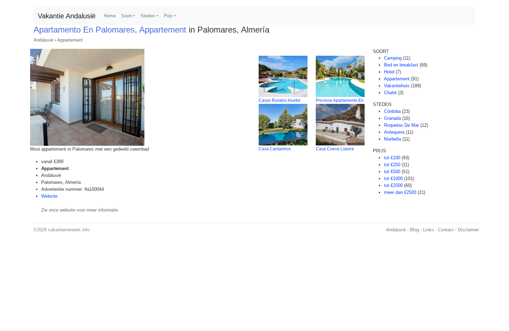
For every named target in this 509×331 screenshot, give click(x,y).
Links (428, 229)
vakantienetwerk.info (68, 229)
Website (49, 196)
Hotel (389, 71)
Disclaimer (468, 229)
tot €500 (392, 171)
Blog (414, 229)
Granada (392, 118)
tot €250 (392, 164)
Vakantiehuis (397, 85)
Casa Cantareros (275, 148)
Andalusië (43, 40)
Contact (446, 229)
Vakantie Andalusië (67, 16)
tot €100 (392, 157)
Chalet (390, 92)
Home (110, 15)
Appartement (70, 40)
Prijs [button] (168, 15)
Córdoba (392, 111)
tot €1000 (393, 178)
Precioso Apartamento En (340, 100)
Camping (393, 58)
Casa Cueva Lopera (335, 148)
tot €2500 (393, 185)
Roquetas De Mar (401, 125)
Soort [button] (126, 15)
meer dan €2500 (400, 192)
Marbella (392, 139)
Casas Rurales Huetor (280, 100)
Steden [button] (148, 15)
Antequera (394, 132)
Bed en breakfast (401, 65)
